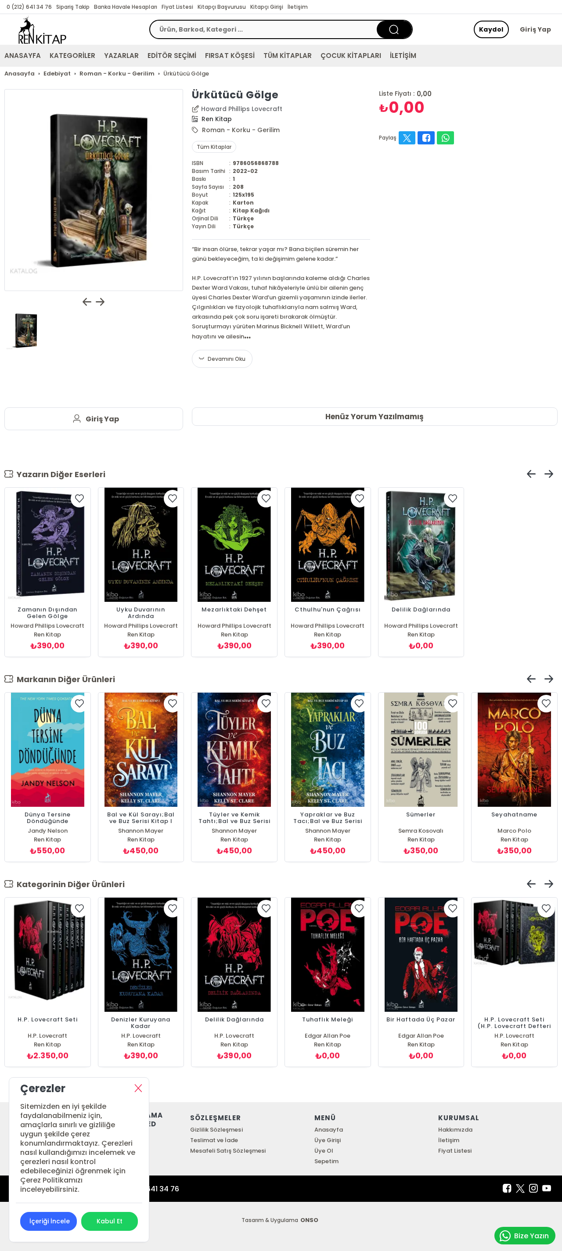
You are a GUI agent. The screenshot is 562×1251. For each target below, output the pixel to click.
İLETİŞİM (403, 55)
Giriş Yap (535, 29)
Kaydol (491, 29)
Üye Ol (323, 1151)
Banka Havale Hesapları (125, 7)
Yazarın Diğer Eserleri (59, 474)
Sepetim (326, 1161)
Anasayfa (328, 1129)
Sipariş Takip (73, 7)
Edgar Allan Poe (327, 1036)
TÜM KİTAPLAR (287, 55)
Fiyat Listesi (177, 7)
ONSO (309, 1220)
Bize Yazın (531, 1236)
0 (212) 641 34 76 (29, 7)
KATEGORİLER (72, 55)
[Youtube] (546, 1188)
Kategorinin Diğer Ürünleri (69, 884)
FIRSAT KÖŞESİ (229, 55)
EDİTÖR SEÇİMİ (172, 55)
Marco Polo (514, 831)
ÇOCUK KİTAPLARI (351, 55)
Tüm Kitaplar (214, 147)
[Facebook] (507, 1188)
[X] (520, 1188)
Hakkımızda (455, 1129)
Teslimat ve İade (214, 1140)
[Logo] (42, 29)
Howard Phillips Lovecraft (241, 108)
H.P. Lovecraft (47, 1036)
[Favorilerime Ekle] (79, 498)
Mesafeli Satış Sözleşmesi (227, 1151)
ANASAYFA (22, 55)
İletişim (298, 7)
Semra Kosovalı (420, 831)
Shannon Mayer (140, 831)
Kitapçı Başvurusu (222, 7)
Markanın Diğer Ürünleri (64, 679)
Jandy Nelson (48, 831)
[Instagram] (533, 1188)
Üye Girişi (327, 1140)
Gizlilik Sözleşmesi (216, 1129)
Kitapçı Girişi (266, 7)
